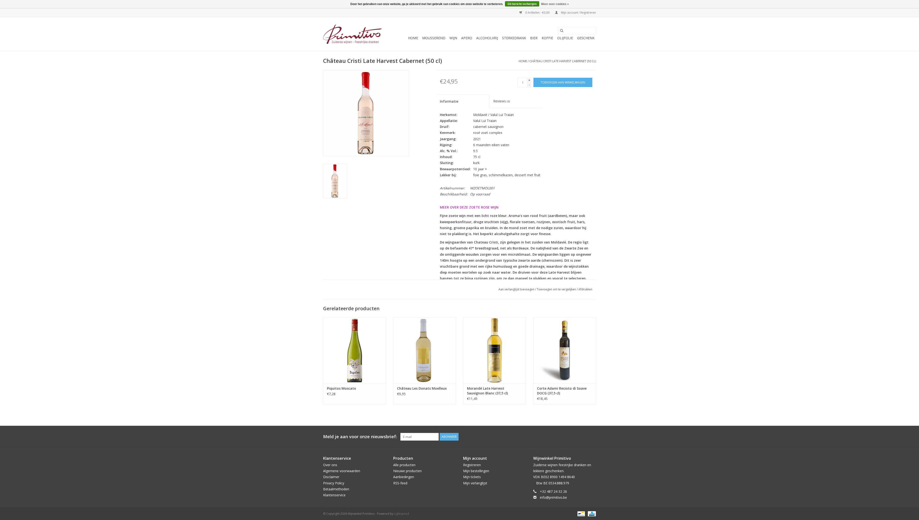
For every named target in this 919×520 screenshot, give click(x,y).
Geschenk (585, 38)
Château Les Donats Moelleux (422, 388)
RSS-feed (400, 483)
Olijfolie (565, 38)
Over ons (330, 465)
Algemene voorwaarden (341, 471)
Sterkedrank (514, 38)
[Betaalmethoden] (580, 513)
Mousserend (433, 38)
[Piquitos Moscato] (354, 350)
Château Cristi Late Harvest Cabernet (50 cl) (562, 61)
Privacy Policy (333, 483)
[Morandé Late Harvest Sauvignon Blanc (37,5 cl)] (494, 350)
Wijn (453, 38)
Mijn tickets (472, 477)
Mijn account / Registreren (578, 13)
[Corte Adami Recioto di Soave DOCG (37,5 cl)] (564, 350)
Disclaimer (331, 477)
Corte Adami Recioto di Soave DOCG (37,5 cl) (562, 390)
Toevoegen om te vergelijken (557, 289)
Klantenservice (334, 495)
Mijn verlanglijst (475, 483)
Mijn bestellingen (476, 471)
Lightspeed (401, 514)
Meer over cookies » (555, 4)
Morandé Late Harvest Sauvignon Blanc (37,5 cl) (487, 390)
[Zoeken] (560, 31)
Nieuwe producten (407, 471)
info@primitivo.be (553, 497)
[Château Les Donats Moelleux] (424, 350)
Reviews (501, 101)
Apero (466, 38)
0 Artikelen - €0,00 (537, 13)
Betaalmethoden (336, 489)
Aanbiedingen (403, 477)
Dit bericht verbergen (522, 4)
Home (413, 38)
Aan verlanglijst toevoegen (516, 289)
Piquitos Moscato (341, 388)
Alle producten (404, 465)
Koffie (547, 38)
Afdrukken (585, 289)
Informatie (449, 101)
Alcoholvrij (487, 38)
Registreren (472, 465)
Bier (534, 38)
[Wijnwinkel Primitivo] (352, 34)
